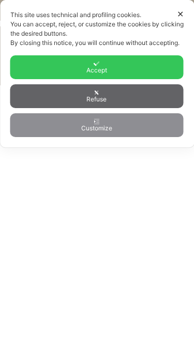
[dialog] (97, 73)
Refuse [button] (96, 99)
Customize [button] (96, 128)
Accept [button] (96, 70)
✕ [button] (180, 14)
